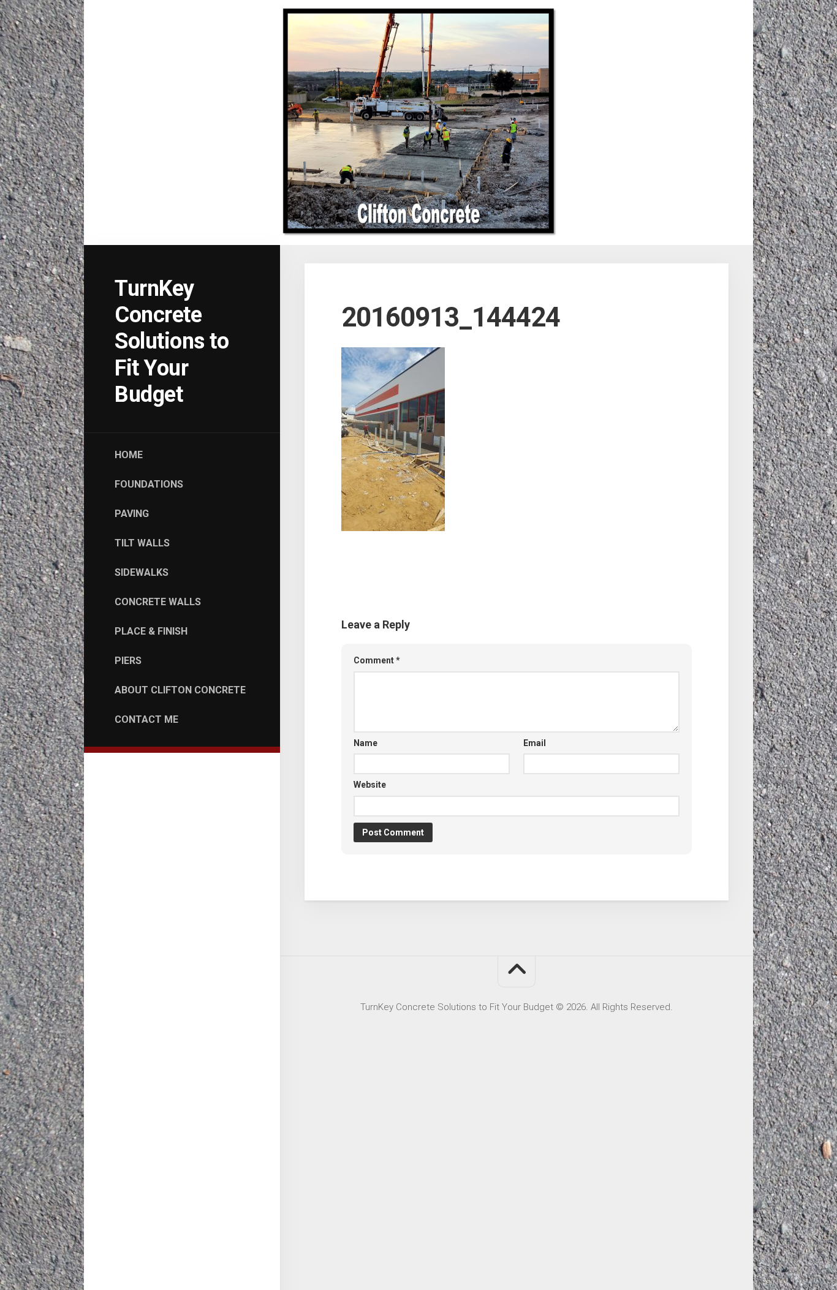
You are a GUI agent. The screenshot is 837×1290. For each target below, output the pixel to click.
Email (534, 743)
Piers (128, 660)
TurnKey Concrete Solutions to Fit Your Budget (172, 341)
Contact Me (146, 719)
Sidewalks (142, 572)
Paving (132, 513)
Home (129, 455)
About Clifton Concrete (180, 690)
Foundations (149, 484)
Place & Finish (151, 631)
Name (365, 743)
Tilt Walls (142, 543)
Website (370, 785)
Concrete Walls (158, 602)
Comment (377, 660)
